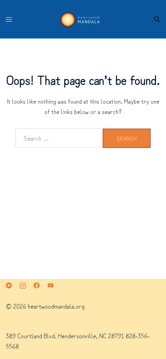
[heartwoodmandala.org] (82, 17)
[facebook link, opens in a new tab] (37, 284)
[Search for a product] (157, 19)
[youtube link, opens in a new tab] (50, 284)
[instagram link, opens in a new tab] (23, 284)
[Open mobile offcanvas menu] (9, 19)
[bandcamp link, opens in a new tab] (9, 284)
